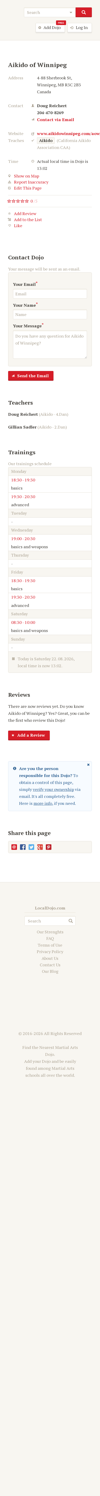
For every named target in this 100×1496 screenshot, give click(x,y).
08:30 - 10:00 (23, 622)
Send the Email (33, 375)
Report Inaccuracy (31, 182)
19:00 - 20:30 (23, 538)
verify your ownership (53, 789)
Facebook (23, 847)
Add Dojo (53, 26)
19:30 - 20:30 (23, 496)
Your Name (24, 305)
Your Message (27, 326)
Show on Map (26, 176)
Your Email (24, 284)
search (84, 12)
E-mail (14, 847)
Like (18, 225)
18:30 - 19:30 (23, 480)
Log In (82, 27)
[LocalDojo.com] (14, 11)
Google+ (40, 847)
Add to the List (28, 219)
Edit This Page (28, 188)
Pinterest (48, 847)
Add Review (25, 213)
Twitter (31, 847)
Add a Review (31, 735)
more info (42, 803)
